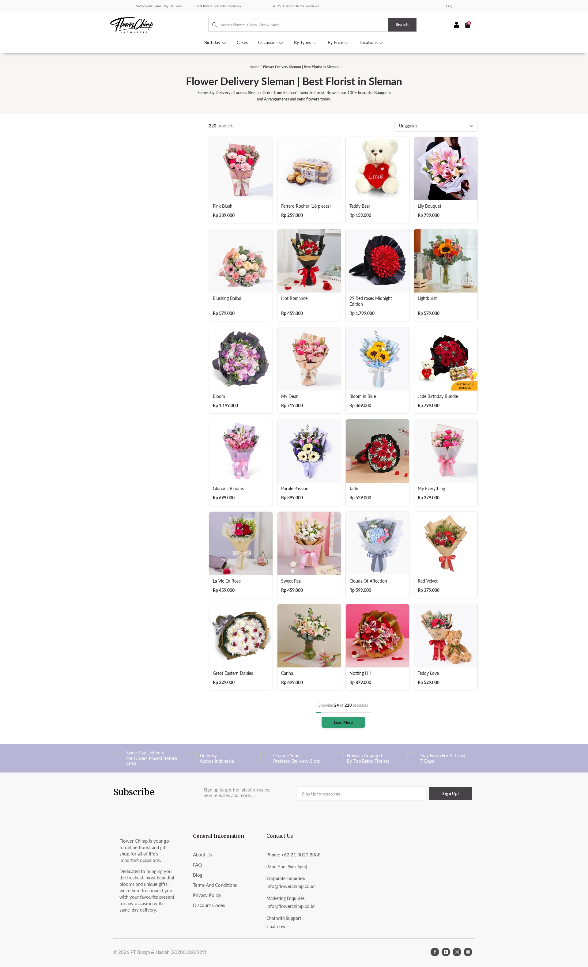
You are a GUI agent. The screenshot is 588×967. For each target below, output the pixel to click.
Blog (197, 875)
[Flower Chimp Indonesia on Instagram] (457, 952)
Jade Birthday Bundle (438, 396)
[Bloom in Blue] (377, 359)
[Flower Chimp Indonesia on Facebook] (435, 952)
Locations (369, 42)
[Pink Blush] (241, 168)
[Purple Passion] (309, 451)
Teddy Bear (359, 206)
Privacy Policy (207, 895)
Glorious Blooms (228, 488)
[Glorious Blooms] (241, 451)
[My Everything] (445, 451)
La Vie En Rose (227, 581)
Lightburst (427, 298)
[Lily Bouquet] (445, 168)
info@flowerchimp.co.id (290, 886)
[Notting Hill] (377, 635)
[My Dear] (309, 359)
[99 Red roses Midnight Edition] (377, 261)
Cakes (242, 42)
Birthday (212, 42)
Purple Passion (294, 488)
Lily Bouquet (429, 206)
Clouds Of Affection (368, 581)
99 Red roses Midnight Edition (370, 301)
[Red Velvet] (445, 543)
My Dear (289, 396)
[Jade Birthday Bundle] (445, 359)
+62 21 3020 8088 (301, 854)
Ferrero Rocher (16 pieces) (306, 206)
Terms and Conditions (215, 885)
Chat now (276, 926)
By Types (303, 42)
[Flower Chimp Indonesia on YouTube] (446, 952)
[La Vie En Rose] (241, 543)
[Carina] (309, 635)
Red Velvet (428, 581)
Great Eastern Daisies (233, 673)
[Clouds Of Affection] (377, 543)
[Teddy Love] (445, 635)
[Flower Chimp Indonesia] (159, 24)
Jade (353, 488)
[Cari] (211, 25)
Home (254, 66)
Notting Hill (360, 673)
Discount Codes (209, 905)
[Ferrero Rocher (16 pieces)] (309, 168)
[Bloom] (241, 359)
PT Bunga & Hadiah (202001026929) (168, 952)
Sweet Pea (291, 581)
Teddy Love (428, 673)
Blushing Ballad (227, 298)
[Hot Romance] (309, 261)
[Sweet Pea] (309, 543)
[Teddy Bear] (377, 168)
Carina (287, 673)
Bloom (219, 396)
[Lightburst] (445, 261)
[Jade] (377, 451)
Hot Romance (294, 298)
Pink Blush (222, 206)
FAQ (449, 6)
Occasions (268, 42)
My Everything (431, 488)
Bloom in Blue (362, 396)
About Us (202, 854)
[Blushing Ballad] (241, 261)
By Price (336, 42)
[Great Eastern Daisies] (241, 635)
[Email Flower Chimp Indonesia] (468, 952)
